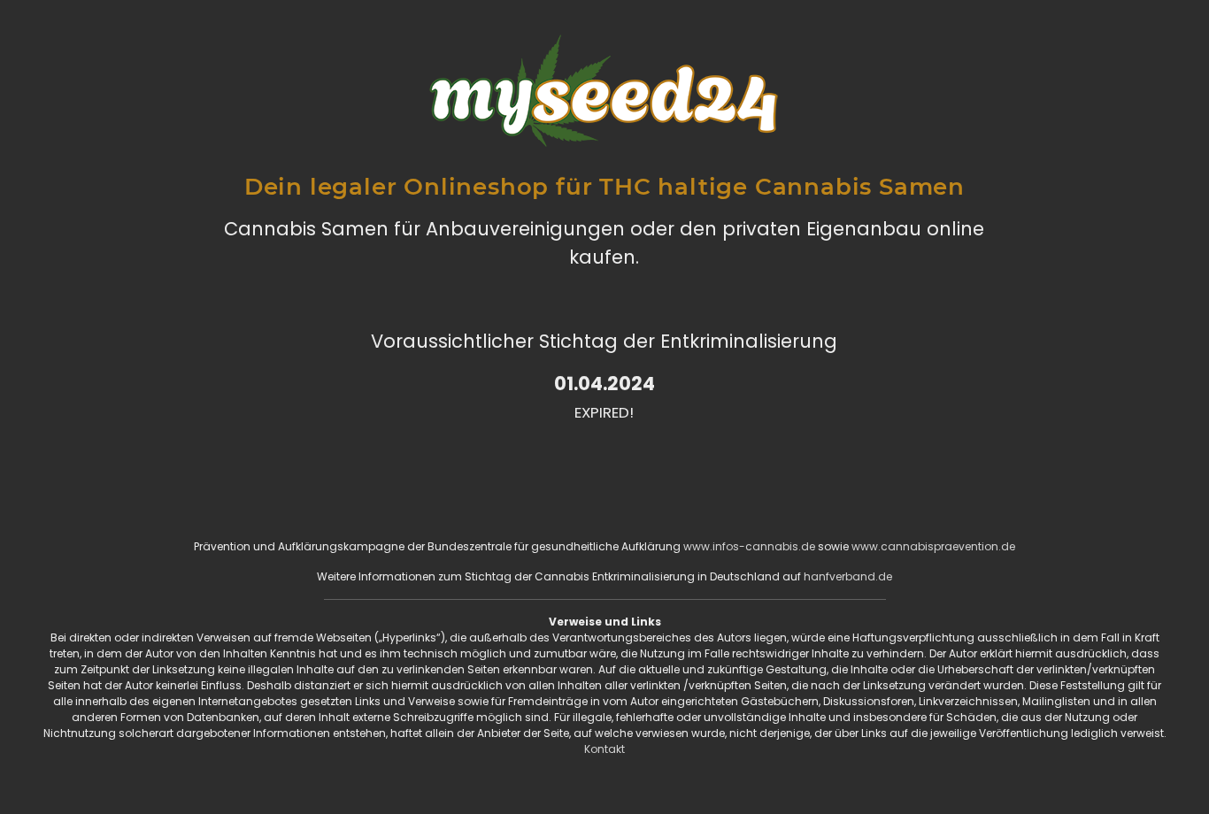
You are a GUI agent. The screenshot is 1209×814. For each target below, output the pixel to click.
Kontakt (604, 748)
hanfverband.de (848, 576)
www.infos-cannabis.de (749, 546)
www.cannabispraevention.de (933, 546)
